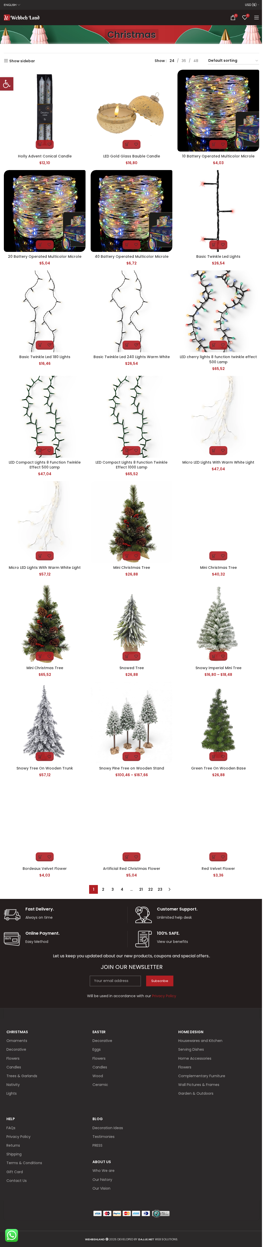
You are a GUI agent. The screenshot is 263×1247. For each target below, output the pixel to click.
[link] (6, 84)
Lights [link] (11, 1093)
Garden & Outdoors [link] (195, 1093)
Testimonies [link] (103, 1136)
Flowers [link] (13, 1058)
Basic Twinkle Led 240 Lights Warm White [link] (131, 356)
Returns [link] (13, 1145)
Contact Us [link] (16, 1180)
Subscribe (159, 980)
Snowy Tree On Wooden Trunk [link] (44, 768)
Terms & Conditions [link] (24, 1162)
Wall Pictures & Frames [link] (198, 1084)
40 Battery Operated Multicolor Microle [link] (131, 256)
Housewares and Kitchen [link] (200, 1040)
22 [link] (150, 889)
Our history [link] (102, 1179)
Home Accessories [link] (194, 1058)
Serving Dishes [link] (191, 1049)
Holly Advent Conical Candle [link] (45, 156)
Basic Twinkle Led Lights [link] (218, 256)
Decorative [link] (16, 1049)
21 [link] (141, 889)
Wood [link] (97, 1075)
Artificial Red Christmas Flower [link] (131, 868)
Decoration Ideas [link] (107, 1127)
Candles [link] (13, 1067)
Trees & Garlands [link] (21, 1075)
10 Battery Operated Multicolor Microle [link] (218, 156)
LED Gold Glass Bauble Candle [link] (131, 156)
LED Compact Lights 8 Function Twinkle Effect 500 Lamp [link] (45, 465)
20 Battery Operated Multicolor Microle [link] (44, 256)
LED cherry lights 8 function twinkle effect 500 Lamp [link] (218, 359)
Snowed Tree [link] (131, 667)
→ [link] (169, 889)
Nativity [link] (13, 1084)
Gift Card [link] (14, 1171)
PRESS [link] (97, 1145)
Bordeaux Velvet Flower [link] (45, 868)
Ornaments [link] (16, 1040)
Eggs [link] (96, 1049)
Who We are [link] (103, 1170)
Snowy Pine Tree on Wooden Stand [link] (131, 768)
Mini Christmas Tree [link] (131, 567)
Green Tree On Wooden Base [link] (218, 768)
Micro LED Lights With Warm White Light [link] (218, 462)
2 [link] (103, 889)
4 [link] (122, 889)
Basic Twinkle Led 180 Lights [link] (44, 356)
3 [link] (112, 889)
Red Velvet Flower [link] (218, 868)
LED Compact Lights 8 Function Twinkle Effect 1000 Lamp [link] (131, 465)
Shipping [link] (14, 1154)
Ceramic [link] (100, 1084)
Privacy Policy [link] (18, 1136)
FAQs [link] (10, 1127)
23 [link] (160, 889)
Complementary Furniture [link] (201, 1075)
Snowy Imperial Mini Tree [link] (218, 667)
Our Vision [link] (101, 1188)
